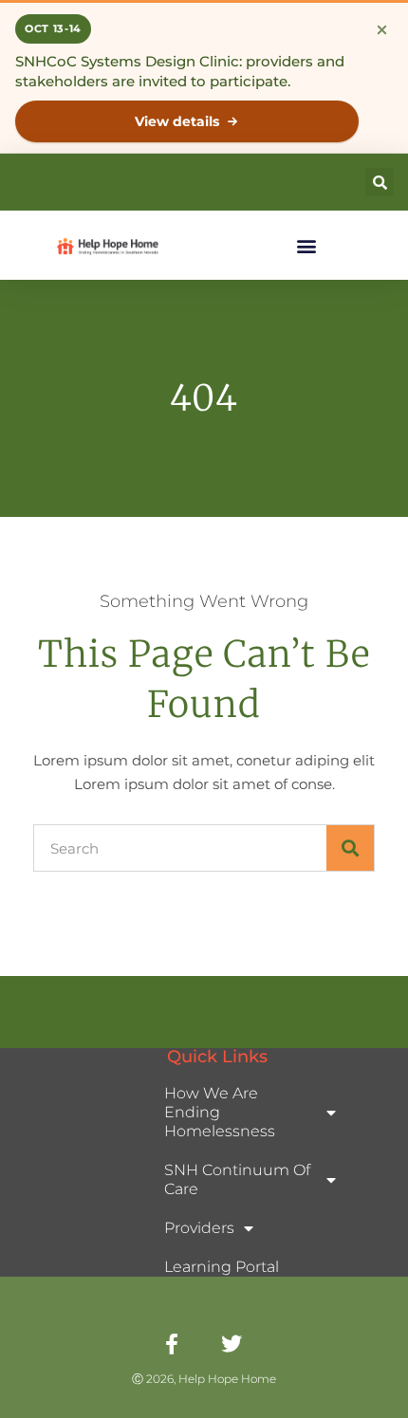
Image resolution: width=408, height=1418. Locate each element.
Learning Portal (221, 1267)
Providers (199, 1228)
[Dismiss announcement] (381, 29)
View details (177, 121)
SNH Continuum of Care (237, 1179)
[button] (379, 182)
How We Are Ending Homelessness (219, 1112)
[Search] (350, 848)
